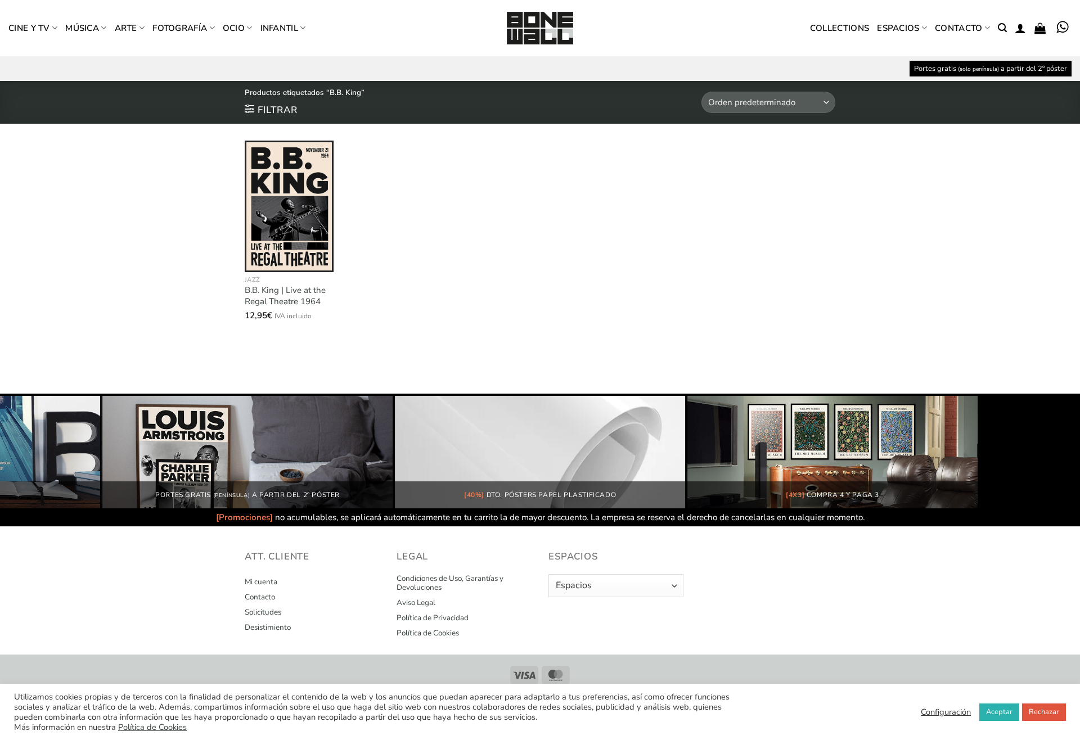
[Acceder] (1020, 28)
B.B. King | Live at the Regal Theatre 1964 (285, 296)
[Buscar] (1002, 28)
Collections (839, 28)
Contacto (958, 28)
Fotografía (179, 28)
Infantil (279, 28)
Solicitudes (263, 612)
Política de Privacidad (433, 617)
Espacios (898, 28)
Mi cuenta (261, 581)
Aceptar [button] (999, 712)
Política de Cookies (428, 633)
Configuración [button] (946, 712)
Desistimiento (268, 627)
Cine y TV (29, 28)
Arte (126, 28)
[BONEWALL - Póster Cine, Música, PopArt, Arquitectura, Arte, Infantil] (540, 28)
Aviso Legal (416, 602)
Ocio (234, 28)
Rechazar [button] (1044, 712)
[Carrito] (1040, 28)
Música (82, 28)
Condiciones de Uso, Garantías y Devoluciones (450, 583)
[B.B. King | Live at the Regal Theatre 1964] (289, 206)
